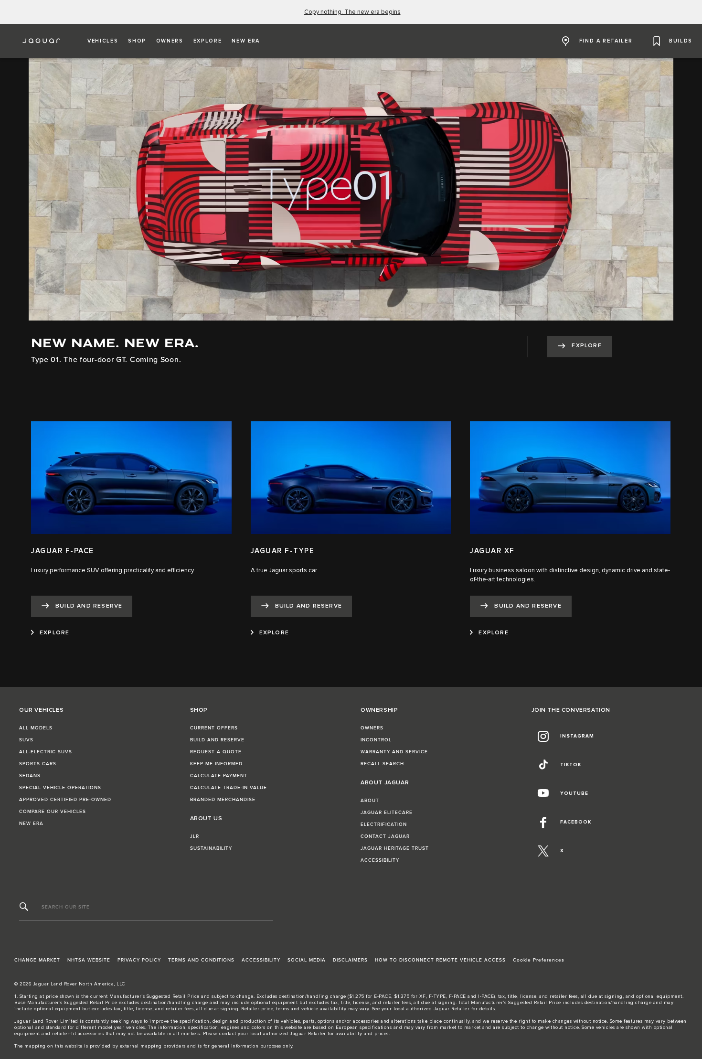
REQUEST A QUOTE (216, 752)
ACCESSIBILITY (380, 860)
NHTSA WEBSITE (88, 960)
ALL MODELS (36, 728)
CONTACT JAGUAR (385, 836)
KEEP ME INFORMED (216, 764)
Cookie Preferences (538, 960)
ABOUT (370, 800)
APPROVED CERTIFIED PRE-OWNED (65, 799)
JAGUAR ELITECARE (387, 812)
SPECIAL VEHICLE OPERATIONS (60, 788)
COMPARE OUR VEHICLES (52, 811)
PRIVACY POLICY (139, 960)
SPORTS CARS (37, 764)
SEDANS (30, 776)
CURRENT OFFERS (214, 728)
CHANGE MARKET (37, 960)
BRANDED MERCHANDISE (222, 799)
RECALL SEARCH (382, 764)
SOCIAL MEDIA (306, 960)
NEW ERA (31, 823)
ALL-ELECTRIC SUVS (45, 752)
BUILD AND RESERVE (217, 740)
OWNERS (372, 728)
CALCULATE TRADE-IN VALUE (228, 788)
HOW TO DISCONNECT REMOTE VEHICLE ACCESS (440, 960)
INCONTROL (376, 740)
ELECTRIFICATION (384, 824)
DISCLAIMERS (350, 960)
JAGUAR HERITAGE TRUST (395, 848)
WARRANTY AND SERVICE (394, 752)
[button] (103, 41)
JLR (194, 836)
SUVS (26, 740)
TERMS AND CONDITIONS (201, 960)
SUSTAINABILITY (211, 848)
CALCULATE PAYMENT (218, 776)
